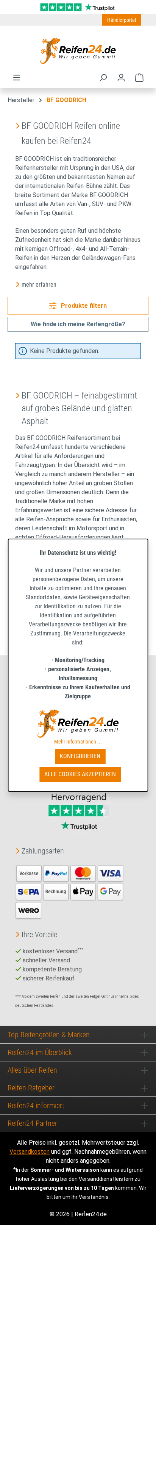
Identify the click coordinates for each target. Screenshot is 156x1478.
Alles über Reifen (32, 1070)
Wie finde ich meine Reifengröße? (78, 324)
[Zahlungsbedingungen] (69, 891)
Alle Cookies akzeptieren (80, 774)
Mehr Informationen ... (78, 742)
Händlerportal (121, 20)
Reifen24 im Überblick (40, 1052)
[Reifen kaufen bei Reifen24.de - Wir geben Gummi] (78, 51)
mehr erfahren (39, 284)
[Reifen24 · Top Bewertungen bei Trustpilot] (78, 6)
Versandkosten (29, 1151)
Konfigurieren (80, 756)
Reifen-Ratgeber (31, 1087)
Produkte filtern (83, 305)
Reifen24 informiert (36, 1105)
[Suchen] (103, 77)
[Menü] (17, 77)
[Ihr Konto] (121, 77)
